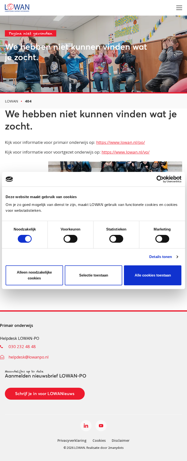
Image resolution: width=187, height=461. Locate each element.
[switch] (70, 239)
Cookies (99, 440)
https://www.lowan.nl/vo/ (126, 152)
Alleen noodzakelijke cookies (34, 275)
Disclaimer (121, 440)
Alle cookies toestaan (153, 275)
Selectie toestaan (93, 275)
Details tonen (160, 257)
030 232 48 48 (22, 346)
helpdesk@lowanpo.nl (28, 357)
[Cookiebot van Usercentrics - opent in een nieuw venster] (160, 179)
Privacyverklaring (71, 440)
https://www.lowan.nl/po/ (120, 142)
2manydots (116, 448)
